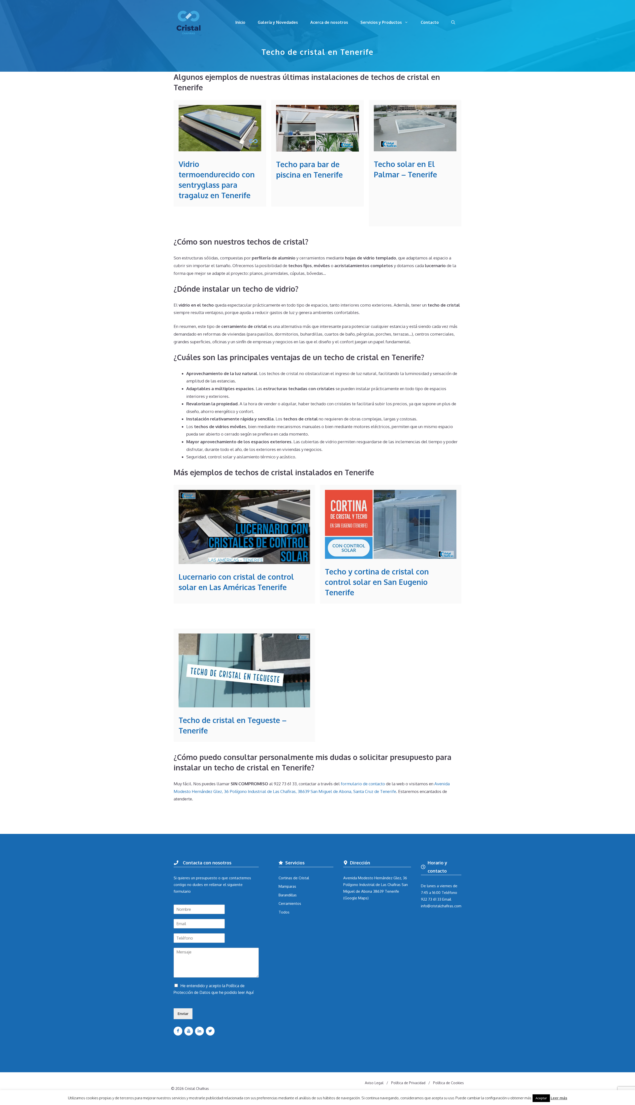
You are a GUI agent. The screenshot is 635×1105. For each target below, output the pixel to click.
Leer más (559, 1098)
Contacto (430, 22)
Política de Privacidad (408, 1083)
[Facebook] (178, 1031)
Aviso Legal (374, 1083)
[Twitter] (210, 1031)
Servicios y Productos (381, 22)
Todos (284, 912)
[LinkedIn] (199, 1031)
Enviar (183, 1013)
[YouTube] (188, 1031)
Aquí (250, 992)
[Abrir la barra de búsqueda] (453, 22)
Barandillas (288, 895)
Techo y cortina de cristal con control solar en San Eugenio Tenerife (377, 582)
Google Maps (356, 898)
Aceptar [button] (541, 1098)
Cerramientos (290, 903)
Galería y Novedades (278, 22)
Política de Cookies (448, 1083)
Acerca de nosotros (329, 22)
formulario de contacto (363, 783)
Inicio (240, 22)
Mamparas (287, 886)
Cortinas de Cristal (294, 878)
